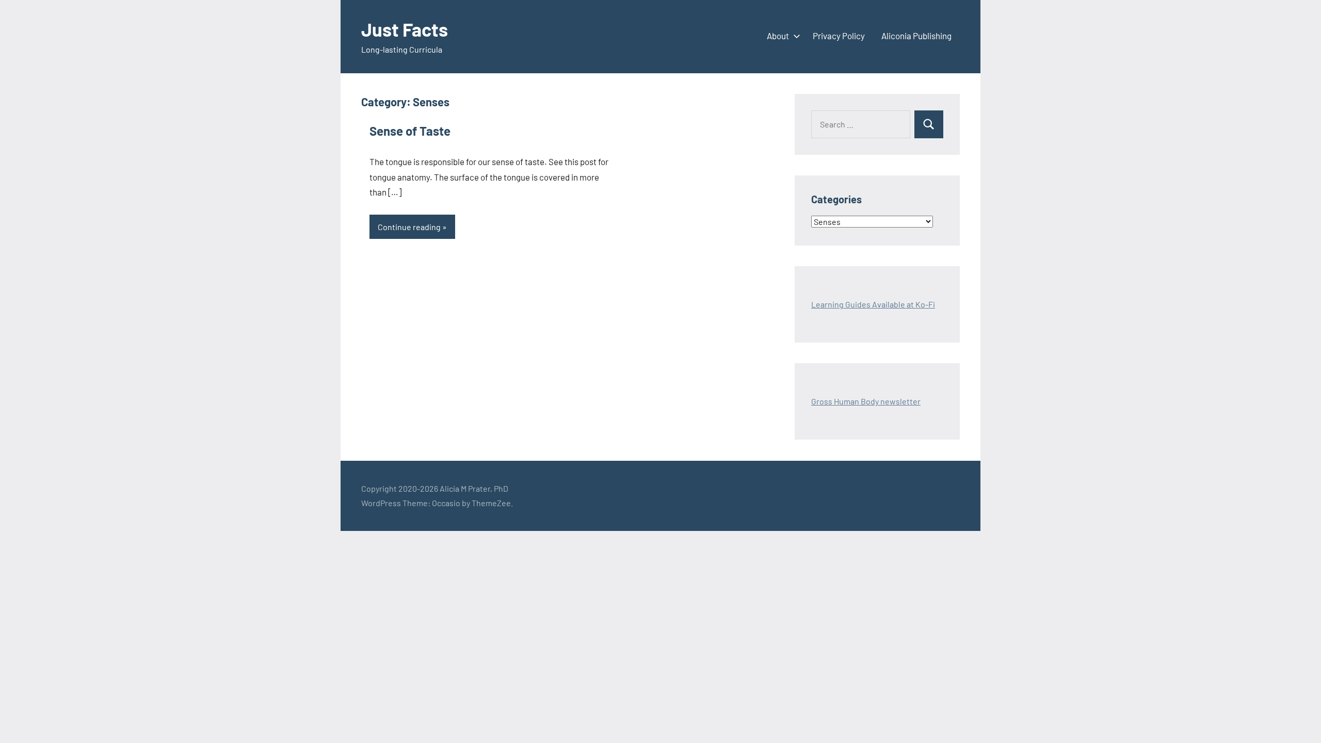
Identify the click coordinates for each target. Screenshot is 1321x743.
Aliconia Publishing (916, 35)
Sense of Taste (409, 130)
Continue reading (409, 227)
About (778, 35)
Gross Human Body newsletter (866, 401)
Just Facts (404, 29)
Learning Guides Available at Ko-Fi (873, 304)
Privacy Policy (839, 35)
